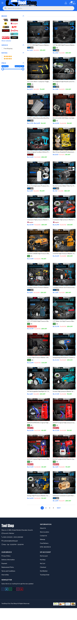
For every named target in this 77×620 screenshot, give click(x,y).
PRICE (4, 63)
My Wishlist (43, 571)
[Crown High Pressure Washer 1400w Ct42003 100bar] (38, 344)
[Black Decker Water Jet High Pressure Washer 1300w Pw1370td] (64, 104)
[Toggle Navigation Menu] (2, 3)
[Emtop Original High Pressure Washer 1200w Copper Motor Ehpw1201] (64, 409)
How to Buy (5, 575)
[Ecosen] (14, 34)
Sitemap (42, 539)
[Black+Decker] (6, 20)
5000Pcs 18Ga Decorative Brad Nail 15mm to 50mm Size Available (48, 118)
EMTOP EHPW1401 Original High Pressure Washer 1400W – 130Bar (48, 422)
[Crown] (6, 30)
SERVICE (5, 45)
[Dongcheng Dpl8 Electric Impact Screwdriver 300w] (64, 344)
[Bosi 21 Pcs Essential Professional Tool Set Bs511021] (64, 138)
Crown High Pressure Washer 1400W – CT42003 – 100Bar (45, 357)
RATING (4, 53)
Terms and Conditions (8, 571)
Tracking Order (44, 575)
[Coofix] (6, 27)
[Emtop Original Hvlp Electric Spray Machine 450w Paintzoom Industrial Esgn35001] (64, 446)
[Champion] (14, 23)
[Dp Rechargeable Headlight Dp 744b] (38, 378)
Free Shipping (8, 48)
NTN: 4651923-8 (45, 547)
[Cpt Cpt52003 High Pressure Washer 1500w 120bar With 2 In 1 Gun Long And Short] (38, 308)
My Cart (42, 563)
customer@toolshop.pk (10, 541)
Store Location (44, 532)
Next (59, 508)
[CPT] (14, 27)
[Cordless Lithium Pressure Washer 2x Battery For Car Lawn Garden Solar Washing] (38, 274)
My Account (44, 556)
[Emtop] (6, 37)
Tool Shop (14, 603)
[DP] (6, 34)
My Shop (42, 559)
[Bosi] (6, 23)
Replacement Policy (8, 567)
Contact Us (43, 535)
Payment (4, 563)
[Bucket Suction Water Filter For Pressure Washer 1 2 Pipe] (64, 172)
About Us (43, 528)
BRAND (4, 16)
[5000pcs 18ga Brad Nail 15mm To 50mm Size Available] (38, 104)
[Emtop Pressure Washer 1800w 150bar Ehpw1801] (38, 446)
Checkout (43, 567)
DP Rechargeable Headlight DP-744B (38, 391)
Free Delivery (44, 543)
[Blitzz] (14, 20)
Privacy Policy (6, 556)
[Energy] (14, 37)
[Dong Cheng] (14, 30)
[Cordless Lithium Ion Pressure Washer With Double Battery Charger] (64, 274)
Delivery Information (8, 559)
